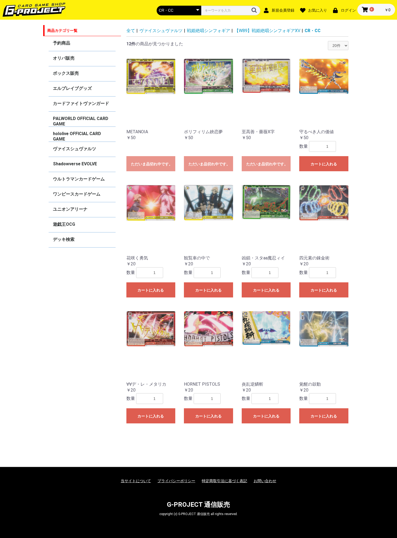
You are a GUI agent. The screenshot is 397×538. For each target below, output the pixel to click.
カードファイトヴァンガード (81, 103)
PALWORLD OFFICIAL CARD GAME (80, 121)
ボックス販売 (66, 73)
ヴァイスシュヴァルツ (74, 148)
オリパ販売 (64, 58)
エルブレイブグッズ (72, 88)
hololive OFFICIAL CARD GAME (77, 136)
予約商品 (61, 43)
